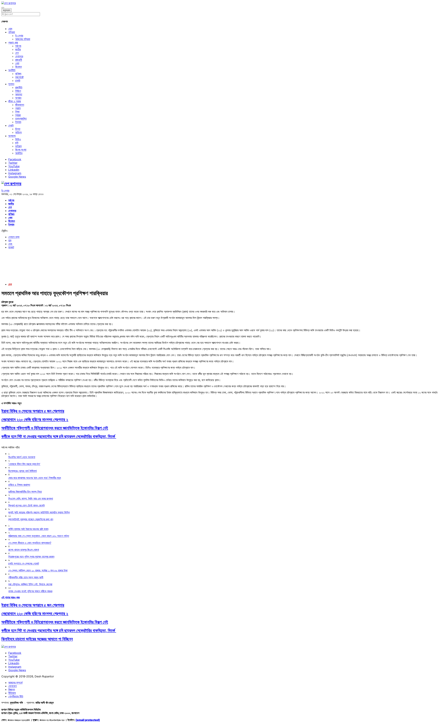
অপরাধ (18, 98)
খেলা (17, 63)
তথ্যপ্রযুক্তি (21, 118)
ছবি (16, 142)
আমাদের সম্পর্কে (15, 682)
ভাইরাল (18, 146)
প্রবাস (18, 108)
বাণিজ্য (18, 73)
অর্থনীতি (11, 70)
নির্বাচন (18, 91)
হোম (10, 28)
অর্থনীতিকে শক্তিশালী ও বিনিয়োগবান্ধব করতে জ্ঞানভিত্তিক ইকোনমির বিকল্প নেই (54, 427)
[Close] (2, 7)
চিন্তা (17, 129)
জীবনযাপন (19, 104)
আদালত (18, 94)
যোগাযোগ (12, 686)
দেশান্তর (19, 56)
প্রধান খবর (13, 42)
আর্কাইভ (18, 153)
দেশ (17, 53)
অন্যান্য (12, 136)
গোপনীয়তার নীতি (15, 696)
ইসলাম (18, 122)
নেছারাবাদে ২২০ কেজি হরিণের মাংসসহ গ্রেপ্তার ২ (34, 419)
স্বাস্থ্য (18, 115)
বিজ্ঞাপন (11, 689)
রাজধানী (18, 60)
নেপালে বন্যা (13, 237)
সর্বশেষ (18, 46)
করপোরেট (19, 77)
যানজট (11, 247)
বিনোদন (18, 66)
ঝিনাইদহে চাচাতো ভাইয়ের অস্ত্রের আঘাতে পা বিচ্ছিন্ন (37, 638)
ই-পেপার (19, 35)
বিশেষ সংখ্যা (20, 149)
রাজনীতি (18, 87)
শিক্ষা (17, 111)
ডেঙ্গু (10, 244)
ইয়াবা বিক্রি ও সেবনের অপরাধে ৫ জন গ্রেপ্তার (32, 411)
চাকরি (17, 80)
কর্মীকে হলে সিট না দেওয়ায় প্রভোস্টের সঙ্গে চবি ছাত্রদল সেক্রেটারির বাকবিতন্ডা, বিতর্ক (58, 436)
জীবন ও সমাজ (14, 101)
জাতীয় (18, 49)
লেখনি (10, 125)
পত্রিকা (11, 32)
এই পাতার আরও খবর (10, 597)
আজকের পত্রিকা (22, 39)
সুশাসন (11, 84)
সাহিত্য (18, 132)
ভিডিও (18, 139)
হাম (9, 240)
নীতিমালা (12, 693)
